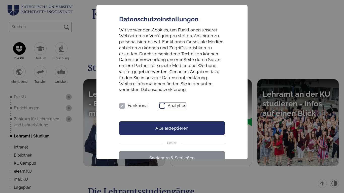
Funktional (138, 105)
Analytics (177, 105)
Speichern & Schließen (172, 157)
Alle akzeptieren (171, 128)
